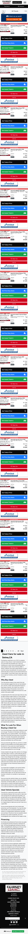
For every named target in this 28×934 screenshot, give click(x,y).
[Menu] (25, 3)
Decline (14, 923)
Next (22, 651)
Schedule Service (17, 2)
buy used (17, 682)
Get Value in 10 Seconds (18, 931)
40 (18, 651)
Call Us (14, 56)
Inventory (13, 906)
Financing (13, 904)
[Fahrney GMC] (6, 2)
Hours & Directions (13, 902)
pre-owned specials (8, 806)
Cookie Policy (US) (13, 898)
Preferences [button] (7, 916)
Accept (14, 920)
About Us (13, 900)
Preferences (14, 926)
